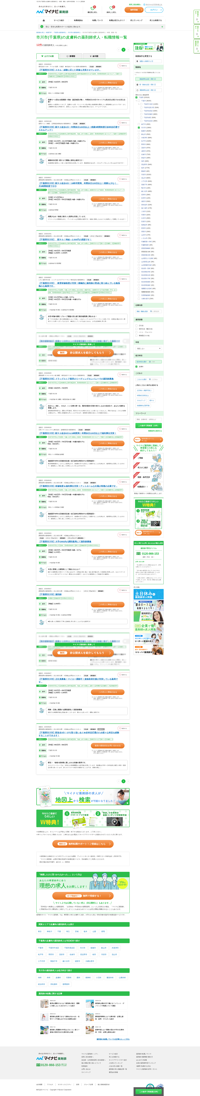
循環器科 (66, 984)
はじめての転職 (141, 1060)
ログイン (154, 10)
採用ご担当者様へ (135, 4)
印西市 (143, 215)
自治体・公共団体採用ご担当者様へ (93, 1060)
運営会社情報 (113, 1072)
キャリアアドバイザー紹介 (118, 1060)
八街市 (143, 211)
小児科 (98, 978)
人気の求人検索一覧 (115, 1066)
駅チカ (152, 400)
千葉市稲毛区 (148, 111)
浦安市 (77, 961)
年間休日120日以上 (143, 395)
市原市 (103, 954)
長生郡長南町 (145, 285)
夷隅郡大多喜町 (146, 288)
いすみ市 (144, 238)
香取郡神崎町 (145, 248)
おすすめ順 (49, 56)
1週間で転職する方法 (143, 1066)
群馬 (103, 931)
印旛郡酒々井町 (146, 241)
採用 (77, 1084)
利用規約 (84, 1066)
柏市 (94, 954)
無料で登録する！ (84, 895)
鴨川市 (143, 188)
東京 (40, 931)
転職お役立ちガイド (117, 20)
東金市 (143, 158)
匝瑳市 (143, 228)
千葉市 (40, 948)
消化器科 (53, 984)
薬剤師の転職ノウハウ (143, 1054)
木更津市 (115, 948)
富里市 (143, 221)
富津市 (143, 198)
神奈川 (49, 931)
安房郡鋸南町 (145, 295)
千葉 (59, 931)
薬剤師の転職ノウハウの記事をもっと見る (113, 1039)
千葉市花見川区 (149, 107)
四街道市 (144, 205)
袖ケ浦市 (144, 208)
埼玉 (68, 931)
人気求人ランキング (115, 1063)
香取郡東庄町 (145, 255)
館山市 (103, 948)
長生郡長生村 (145, 275)
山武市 (143, 235)
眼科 (78, 978)
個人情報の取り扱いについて (91, 1063)
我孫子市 (53, 961)
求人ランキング (136, 20)
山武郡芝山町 (145, 262)
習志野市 (83, 954)
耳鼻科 (68, 978)
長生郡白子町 (145, 278)
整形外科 (110, 978)
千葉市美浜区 (69, 948)
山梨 (94, 931)
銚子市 (143, 124)
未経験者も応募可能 (143, 405)
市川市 (82, 948)
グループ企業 (88, 1084)
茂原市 (61, 954)
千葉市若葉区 (148, 114)
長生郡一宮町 (145, 268)
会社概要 (39, 1084)
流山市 (114, 954)
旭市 (142, 161)
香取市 (143, 231)
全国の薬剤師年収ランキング (146, 1063)
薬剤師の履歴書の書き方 (144, 1057)
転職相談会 (78, 20)
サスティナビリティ (64, 1084)
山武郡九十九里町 (147, 258)
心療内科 (122, 978)
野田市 (51, 954)
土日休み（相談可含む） (144, 390)
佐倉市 (72, 954)
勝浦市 (143, 171)
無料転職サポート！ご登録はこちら (82, 844)
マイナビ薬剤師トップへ (89, 1054)
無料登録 (134, 10)
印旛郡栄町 (145, 245)
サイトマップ (86, 1072)
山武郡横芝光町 (146, 265)
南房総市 (144, 225)
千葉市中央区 (54, 948)
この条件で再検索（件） (148, 426)
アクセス (50, 1084)
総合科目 (41, 984)
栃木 (85, 931)
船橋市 (93, 948)
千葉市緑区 (147, 117)
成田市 (143, 151)
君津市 (143, 195)
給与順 (95, 56)
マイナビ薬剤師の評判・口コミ (146, 1069)
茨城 (76, 931)
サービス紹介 (59, 20)
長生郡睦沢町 (145, 272)
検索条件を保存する (155, 431)
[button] (124, 65)
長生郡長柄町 (145, 282)
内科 (40, 978)
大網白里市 (89, 961)
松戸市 (40, 954)
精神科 (88, 978)
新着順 (72, 56)
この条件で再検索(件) (148, 1092)
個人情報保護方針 (104, 1084)
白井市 (143, 218)
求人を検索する (156, 20)
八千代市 (41, 961)
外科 (48, 978)
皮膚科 (58, 978)
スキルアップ (141, 400)
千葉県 (141, 97)
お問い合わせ (86, 1069)
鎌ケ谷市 (66, 961)
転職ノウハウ (97, 20)
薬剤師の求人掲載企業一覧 (118, 1069)
